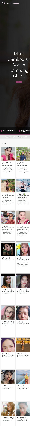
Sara (3, 194)
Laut (18, 226)
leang (4, 386)
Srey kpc (20, 354)
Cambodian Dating (10, 136)
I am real (4, 199)
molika (4, 354)
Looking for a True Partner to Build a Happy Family (23, 167)
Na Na (19, 386)
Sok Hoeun (6, 290)
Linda (19, 162)
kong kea (20, 417)
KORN (19, 194)
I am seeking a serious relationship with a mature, (23, 199)
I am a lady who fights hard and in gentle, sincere (7, 233)
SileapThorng (7, 322)
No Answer (19, 422)
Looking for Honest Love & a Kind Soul (8, 167)
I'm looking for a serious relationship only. (23, 230)
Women (20, 136)
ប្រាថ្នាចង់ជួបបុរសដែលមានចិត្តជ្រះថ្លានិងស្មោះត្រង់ (23, 263)
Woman (5, 258)
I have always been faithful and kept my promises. (22, 265)
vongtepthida (7, 417)
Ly (18, 258)
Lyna (19, 322)
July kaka (5, 162)
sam (3, 226)
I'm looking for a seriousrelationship (8, 230)
